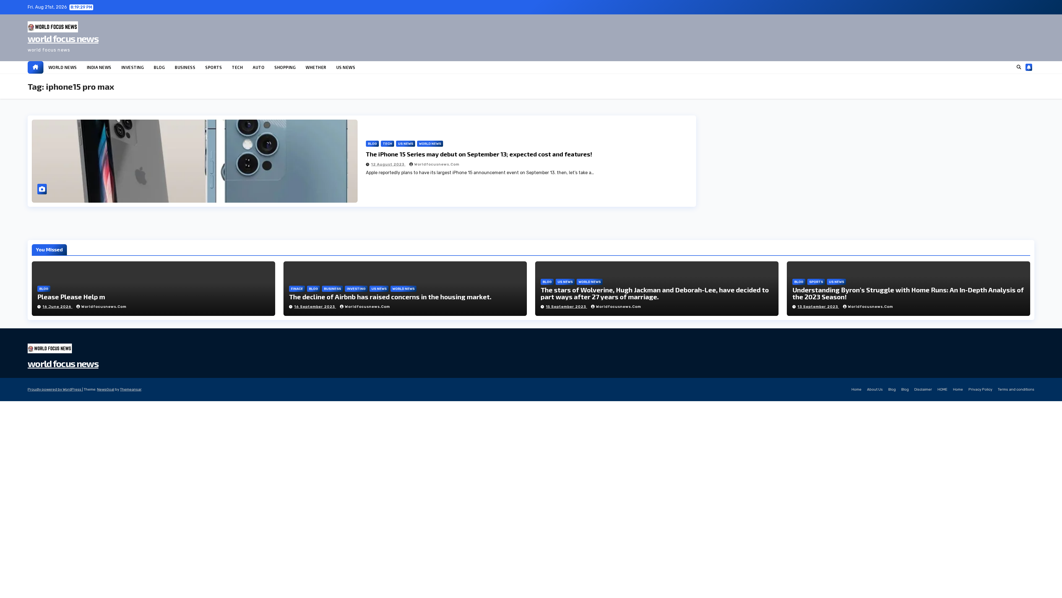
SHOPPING (285, 67)
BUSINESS (185, 67)
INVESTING (132, 67)
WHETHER (316, 67)
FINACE (297, 289)
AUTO (258, 67)
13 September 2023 (818, 307)
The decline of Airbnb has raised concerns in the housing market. (390, 297)
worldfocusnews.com (436, 164)
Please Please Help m (71, 297)
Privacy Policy (980, 389)
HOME (943, 389)
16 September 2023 (315, 307)
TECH (237, 67)
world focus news (63, 38)
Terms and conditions (1016, 389)
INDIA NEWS (99, 67)
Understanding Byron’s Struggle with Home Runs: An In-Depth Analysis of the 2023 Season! (908, 293)
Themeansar (130, 389)
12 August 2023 (388, 164)
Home (856, 389)
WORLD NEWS (62, 67)
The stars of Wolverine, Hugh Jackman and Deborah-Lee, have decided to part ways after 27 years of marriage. (655, 293)
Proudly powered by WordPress (55, 389)
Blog (892, 389)
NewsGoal (105, 389)
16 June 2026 (57, 307)
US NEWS (345, 67)
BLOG (159, 67)
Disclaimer (923, 389)
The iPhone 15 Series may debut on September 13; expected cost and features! (479, 154)
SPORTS (213, 67)
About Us (875, 389)
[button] (1019, 67)
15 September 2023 (566, 307)
